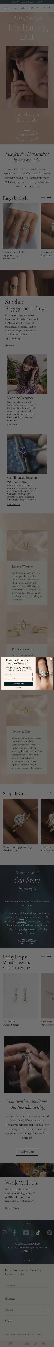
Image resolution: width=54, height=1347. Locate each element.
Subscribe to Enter (18, 683)
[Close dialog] (51, 658)
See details (18, 687)
